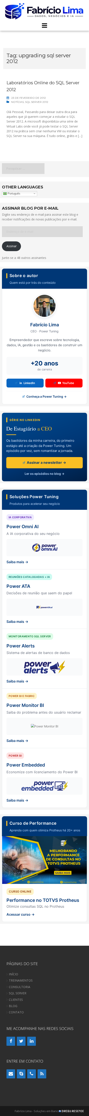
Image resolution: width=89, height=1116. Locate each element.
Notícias (17, 102)
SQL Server (17, 993)
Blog (13, 1006)
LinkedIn (29, 383)
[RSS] (42, 1073)
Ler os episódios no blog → (44, 473)
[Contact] (10, 1073)
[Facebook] (10, 1041)
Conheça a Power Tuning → (46, 396)
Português (13, 193)
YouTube (68, 383)
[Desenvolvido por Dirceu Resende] (72, 1111)
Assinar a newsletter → (46, 462)
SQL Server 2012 (36, 102)
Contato (16, 1012)
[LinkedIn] (31, 1041)
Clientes (16, 1000)
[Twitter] (21, 1041)
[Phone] (31, 1073)
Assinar (11, 246)
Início (13, 974)
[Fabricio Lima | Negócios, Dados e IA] (44, 11)
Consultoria (19, 987)
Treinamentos (21, 980)
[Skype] (21, 1073)
